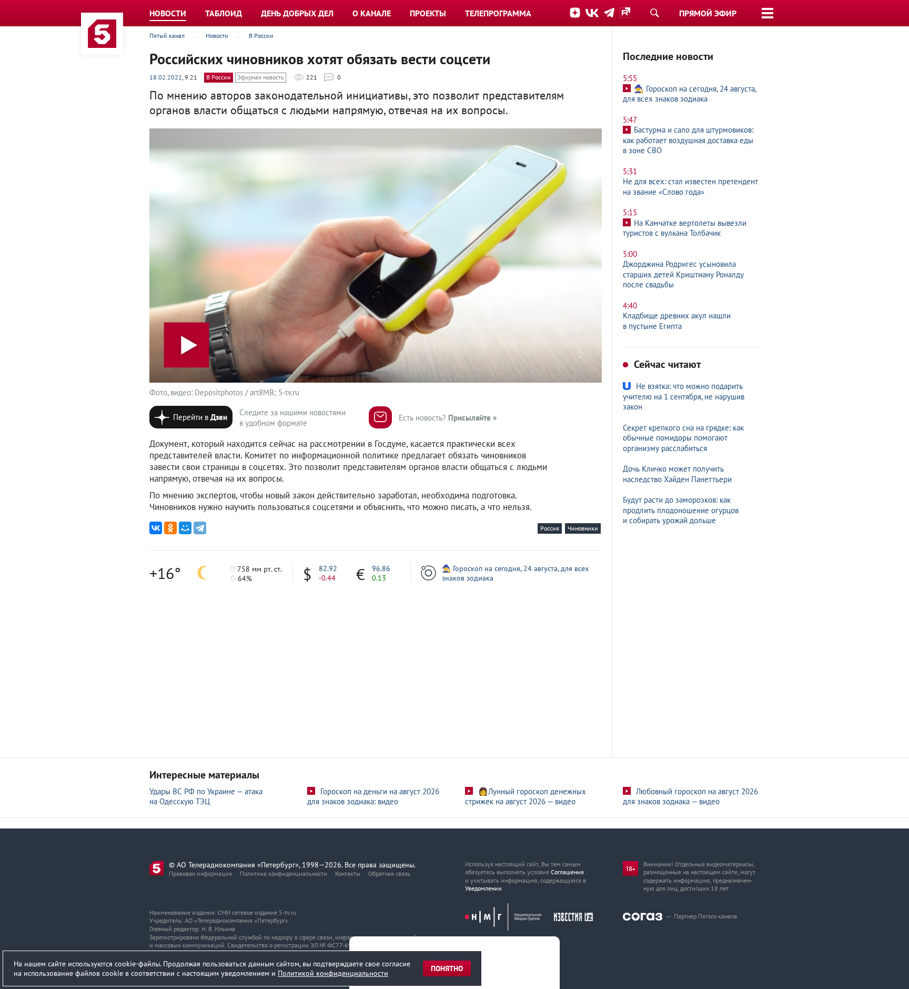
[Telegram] (200, 528)
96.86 (381, 568)
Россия (549, 528)
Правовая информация (200, 873)
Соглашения (567, 872)
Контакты (347, 873)
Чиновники (583, 528)
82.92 (328, 568)
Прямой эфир (707, 13)
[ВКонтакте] (155, 528)
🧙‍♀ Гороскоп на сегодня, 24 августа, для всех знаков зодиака (515, 573)
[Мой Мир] (185, 528)
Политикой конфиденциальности (333, 973)
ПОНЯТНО (447, 968)
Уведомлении (483, 888)
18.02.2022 (165, 77)
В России (218, 77)
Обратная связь (389, 873)
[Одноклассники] (170, 528)
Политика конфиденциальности (283, 873)
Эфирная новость (260, 77)
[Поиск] (654, 12)
